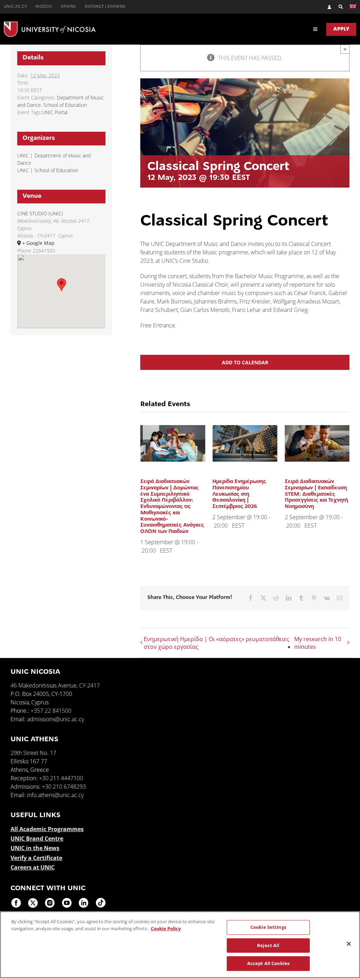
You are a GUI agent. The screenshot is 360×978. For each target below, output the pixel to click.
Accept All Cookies (268, 963)
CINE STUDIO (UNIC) (40, 213)
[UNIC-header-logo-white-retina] (50, 24)
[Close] (348, 944)
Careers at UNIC (32, 867)
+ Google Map (38, 243)
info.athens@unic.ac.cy (55, 795)
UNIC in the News (35, 848)
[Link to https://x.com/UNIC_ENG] (33, 902)
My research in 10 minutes (317, 643)
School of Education (65, 105)
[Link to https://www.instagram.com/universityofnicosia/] (50, 902)
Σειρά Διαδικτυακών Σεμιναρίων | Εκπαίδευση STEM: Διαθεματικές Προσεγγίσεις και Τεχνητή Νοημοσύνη (316, 494)
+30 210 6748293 (64, 786)
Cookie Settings (268, 927)
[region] (180, 944)
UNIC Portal (55, 112)
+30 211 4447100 (61, 778)
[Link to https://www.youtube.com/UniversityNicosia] (66, 902)
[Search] (337, 6)
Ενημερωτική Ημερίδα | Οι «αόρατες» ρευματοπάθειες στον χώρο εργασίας (216, 643)
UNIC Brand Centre (37, 838)
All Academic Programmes (47, 829)
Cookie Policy (166, 928)
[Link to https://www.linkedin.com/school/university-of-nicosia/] (83, 902)
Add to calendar (245, 362)
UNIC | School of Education (47, 170)
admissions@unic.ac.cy (55, 719)
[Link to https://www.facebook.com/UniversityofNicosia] (16, 902)
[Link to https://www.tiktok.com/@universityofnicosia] (100, 902)
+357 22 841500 (51, 711)
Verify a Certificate (36, 858)
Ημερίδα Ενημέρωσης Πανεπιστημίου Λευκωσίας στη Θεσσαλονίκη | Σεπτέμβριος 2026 (239, 494)
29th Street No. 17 (33, 753)
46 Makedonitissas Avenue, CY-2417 (55, 685)
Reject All (268, 945)
